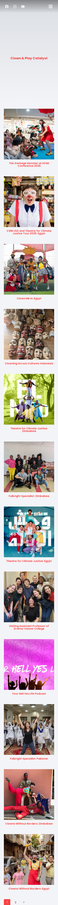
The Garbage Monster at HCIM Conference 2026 (29, 164)
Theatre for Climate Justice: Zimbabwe (29, 430)
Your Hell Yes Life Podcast (29, 694)
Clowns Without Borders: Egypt (29, 889)
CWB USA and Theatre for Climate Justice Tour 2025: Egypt (29, 232)
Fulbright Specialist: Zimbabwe (29, 496)
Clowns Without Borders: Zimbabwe (29, 824)
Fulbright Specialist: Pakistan (29, 759)
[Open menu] (50, 6)
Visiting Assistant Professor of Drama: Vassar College (29, 627)
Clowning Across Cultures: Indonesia (29, 363)
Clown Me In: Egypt (29, 298)
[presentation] (29, 134)
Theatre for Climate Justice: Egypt (29, 561)
